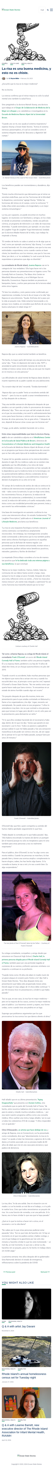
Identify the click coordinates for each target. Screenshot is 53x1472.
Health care (14, 63)
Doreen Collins (35, 1103)
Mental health (26, 63)
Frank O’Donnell (18, 657)
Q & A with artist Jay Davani (18, 1326)
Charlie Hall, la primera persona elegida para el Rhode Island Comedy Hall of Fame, (26, 959)
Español (5, 63)
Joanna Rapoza (34, 265)
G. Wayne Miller (14, 78)
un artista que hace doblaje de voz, (32, 1130)
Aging (4, 1321)
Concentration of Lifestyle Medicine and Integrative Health (26, 444)
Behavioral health (15, 1321)
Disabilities (22, 1369)
